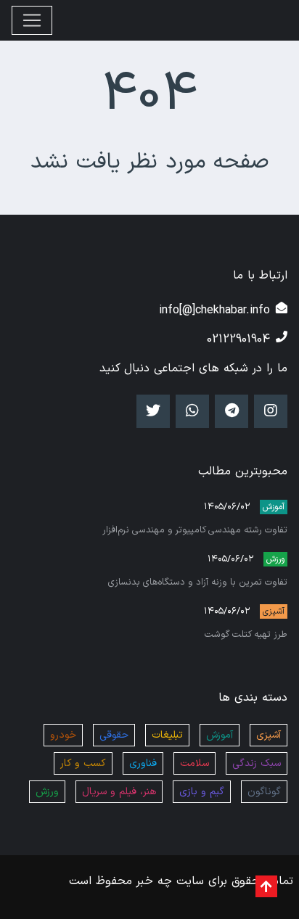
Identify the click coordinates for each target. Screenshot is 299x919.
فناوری (143, 763)
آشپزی (273, 611)
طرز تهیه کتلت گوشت (246, 634)
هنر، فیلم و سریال (119, 791)
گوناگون (264, 791)
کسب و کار (83, 763)
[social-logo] (270, 411)
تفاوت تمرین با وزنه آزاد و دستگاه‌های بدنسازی (197, 582)
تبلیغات (167, 735)
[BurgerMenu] (32, 20)
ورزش (275, 559)
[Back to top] (266, 886)
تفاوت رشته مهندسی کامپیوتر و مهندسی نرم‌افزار (194, 530)
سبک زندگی (256, 763)
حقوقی (113, 735)
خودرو (63, 735)
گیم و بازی (201, 791)
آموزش (273, 507)
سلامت (194, 763)
